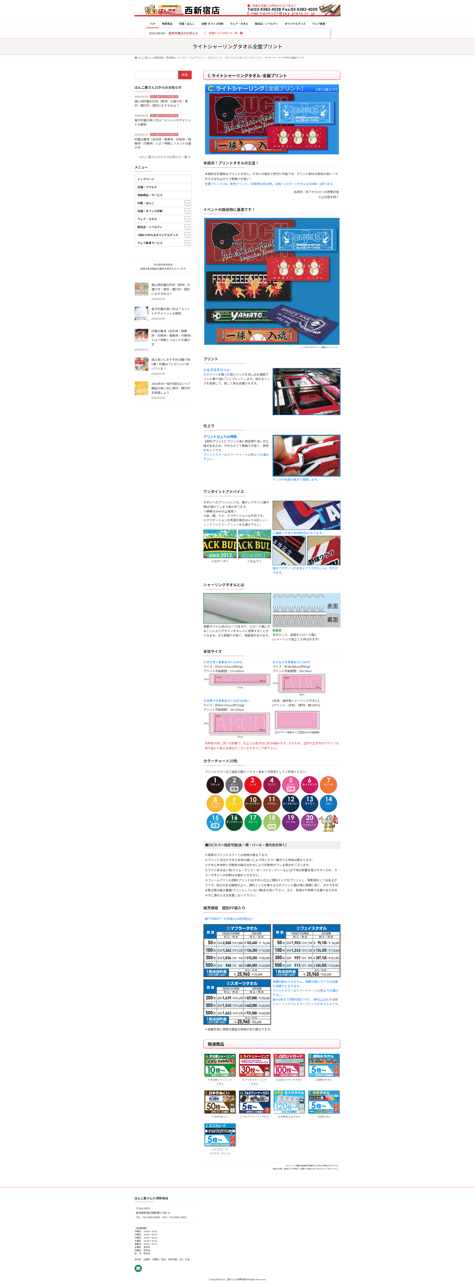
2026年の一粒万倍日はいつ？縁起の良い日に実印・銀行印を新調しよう (171, 388)
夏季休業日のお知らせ (183, 33)
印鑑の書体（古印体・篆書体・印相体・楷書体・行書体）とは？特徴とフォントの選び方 (163, 143)
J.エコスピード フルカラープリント (220, 1151)
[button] (223, 32)
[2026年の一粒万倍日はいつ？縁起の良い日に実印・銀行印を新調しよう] (141, 388)
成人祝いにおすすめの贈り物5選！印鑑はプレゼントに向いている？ (170, 364)
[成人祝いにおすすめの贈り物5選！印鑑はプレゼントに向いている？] (141, 364)
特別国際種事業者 (163, 264)
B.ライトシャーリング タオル (254, 1081)
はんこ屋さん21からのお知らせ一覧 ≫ (165, 157)
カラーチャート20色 (240, 454)
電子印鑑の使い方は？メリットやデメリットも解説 (170, 311)
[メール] (138, 1268)
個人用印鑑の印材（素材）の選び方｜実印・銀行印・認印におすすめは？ (170, 289)
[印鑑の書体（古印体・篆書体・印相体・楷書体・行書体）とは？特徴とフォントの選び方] (141, 336)
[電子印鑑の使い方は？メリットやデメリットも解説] (141, 314)
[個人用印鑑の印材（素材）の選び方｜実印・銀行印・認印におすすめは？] (141, 289)
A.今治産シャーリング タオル (220, 1081)
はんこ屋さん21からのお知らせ (164, 96)
